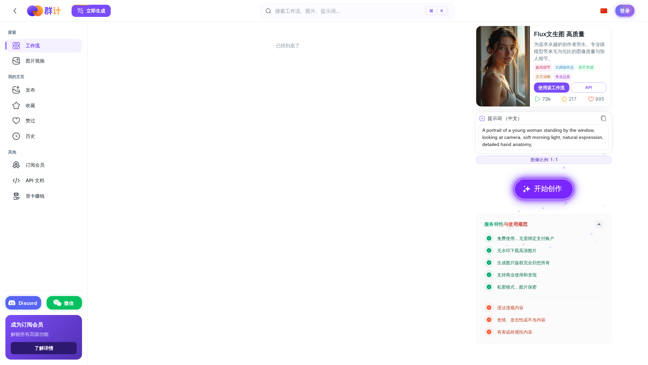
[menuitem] (43, 45)
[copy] (603, 118)
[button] (91, 11)
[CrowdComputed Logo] (44, 10)
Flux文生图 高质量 (559, 34)
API (588, 87)
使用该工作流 (551, 87)
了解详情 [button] (43, 348)
